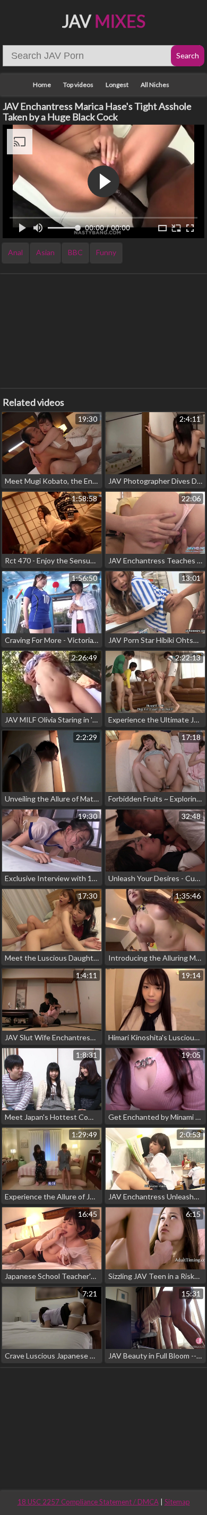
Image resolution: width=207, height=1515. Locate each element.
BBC (75, 252)
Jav (103, 21)
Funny (106, 252)
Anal (15, 252)
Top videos (78, 85)
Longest (117, 85)
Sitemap (177, 1501)
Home (42, 85)
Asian (45, 252)
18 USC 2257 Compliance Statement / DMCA (88, 1501)
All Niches (155, 85)
